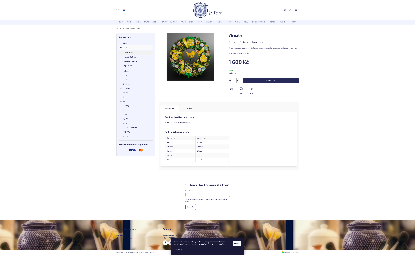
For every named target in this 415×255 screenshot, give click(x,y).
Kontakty (120, 235)
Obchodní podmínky (124, 238)
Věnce (125, 47)
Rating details (257, 42)
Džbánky (126, 110)
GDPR (118, 241)
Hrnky (125, 43)
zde (224, 244)
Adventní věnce (130, 61)
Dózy (125, 101)
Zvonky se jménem (130, 127)
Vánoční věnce (130, 57)
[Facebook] (165, 242)
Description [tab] (169, 108)
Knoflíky (126, 84)
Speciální (128, 66)
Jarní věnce (129, 53)
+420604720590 (169, 238)
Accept (237, 243)
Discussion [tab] (187, 108)
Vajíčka (125, 119)
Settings (179, 250)
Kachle (125, 136)
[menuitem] (121, 22)
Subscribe (190, 207)
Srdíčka (126, 71)
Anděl (125, 79)
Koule (125, 123)
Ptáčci (125, 93)
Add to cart (272, 80)
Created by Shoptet (291, 252)
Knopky (125, 114)
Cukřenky (126, 88)
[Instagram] (170, 242)
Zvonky (125, 97)
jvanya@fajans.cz (170, 235)
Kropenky (126, 132)
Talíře (125, 75)
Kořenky (126, 106)
